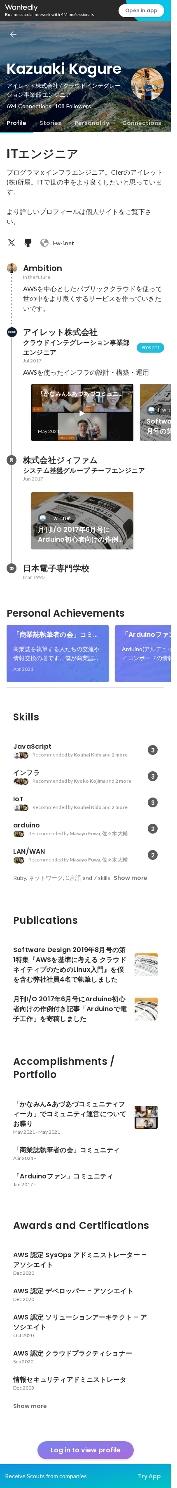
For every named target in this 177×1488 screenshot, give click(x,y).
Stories (50, 123)
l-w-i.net (63, 242)
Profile (16, 123)
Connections (141, 123)
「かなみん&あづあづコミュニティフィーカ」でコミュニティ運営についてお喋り (82, 394)
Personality (92, 123)
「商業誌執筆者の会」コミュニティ (56, 635)
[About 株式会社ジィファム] (11, 460)
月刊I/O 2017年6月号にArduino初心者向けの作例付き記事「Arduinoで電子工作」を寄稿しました (81, 535)
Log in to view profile (86, 1450)
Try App (149, 1476)
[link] (82, 412)
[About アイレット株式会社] (11, 332)
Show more (130, 878)
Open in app (141, 10)
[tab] (16, 123)
